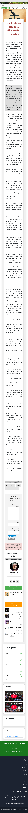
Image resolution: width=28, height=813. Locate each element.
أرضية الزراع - (24, 767)
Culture (14, 671)
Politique (14, 668)
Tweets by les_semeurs (11, 736)
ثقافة (14, 657)
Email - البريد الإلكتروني (15, 529)
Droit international (10, 488)
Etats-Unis (12, 485)
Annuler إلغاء (11, 538)
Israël (17, 488)
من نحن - (25, 764)
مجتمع (14, 660)
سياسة (14, 653)
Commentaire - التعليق (15, 505)
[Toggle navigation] (3, 5)
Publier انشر (12, 536)
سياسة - (25, 778)
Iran (7, 485)
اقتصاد (14, 664)
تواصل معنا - (24, 770)
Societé (14, 675)
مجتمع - (25, 784)
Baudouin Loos (14, 572)
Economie (14, 679)
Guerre (18, 485)
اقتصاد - (25, 787)
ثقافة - (25, 781)
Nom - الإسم (16, 522)
